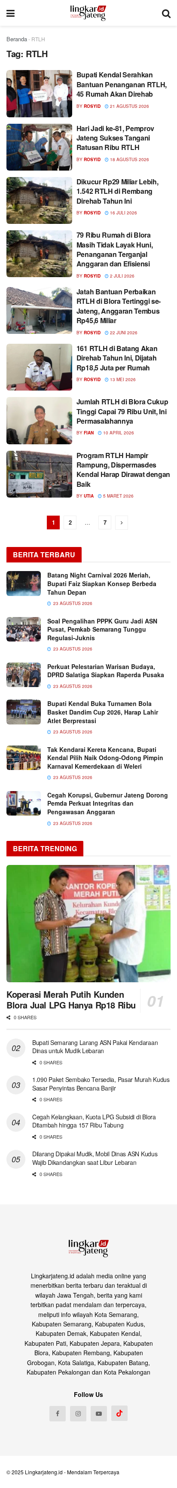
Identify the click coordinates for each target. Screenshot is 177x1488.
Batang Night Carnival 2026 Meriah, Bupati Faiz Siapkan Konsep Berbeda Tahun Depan (101, 583)
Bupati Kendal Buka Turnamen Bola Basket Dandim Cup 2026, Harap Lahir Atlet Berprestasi (102, 711)
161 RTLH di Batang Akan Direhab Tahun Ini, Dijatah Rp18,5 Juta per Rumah (117, 358)
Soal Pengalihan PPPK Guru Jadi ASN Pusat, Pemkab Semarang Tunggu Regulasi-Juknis (102, 629)
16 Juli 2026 (123, 213)
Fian (89, 433)
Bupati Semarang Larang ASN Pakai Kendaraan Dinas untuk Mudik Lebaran (95, 1046)
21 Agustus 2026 (129, 106)
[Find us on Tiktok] (119, 1413)
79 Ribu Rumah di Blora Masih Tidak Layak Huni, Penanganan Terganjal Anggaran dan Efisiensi (114, 249)
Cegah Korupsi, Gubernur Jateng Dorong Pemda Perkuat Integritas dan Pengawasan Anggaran (107, 803)
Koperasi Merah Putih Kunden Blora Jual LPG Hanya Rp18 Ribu (71, 999)
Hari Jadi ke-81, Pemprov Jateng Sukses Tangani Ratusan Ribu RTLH (115, 138)
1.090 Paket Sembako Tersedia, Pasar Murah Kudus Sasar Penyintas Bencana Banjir (101, 1083)
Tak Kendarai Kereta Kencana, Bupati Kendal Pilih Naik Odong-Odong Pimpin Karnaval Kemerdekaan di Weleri (105, 757)
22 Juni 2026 (123, 333)
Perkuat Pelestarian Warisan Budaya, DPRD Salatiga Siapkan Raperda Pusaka (105, 670)
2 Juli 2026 (121, 276)
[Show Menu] (10, 13)
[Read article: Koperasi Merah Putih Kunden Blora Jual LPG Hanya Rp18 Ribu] (88, 923)
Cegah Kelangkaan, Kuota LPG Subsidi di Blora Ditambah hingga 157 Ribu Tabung (94, 1121)
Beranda (16, 39)
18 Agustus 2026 (129, 159)
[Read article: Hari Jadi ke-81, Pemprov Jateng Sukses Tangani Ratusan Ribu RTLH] (39, 147)
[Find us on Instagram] (78, 1413)
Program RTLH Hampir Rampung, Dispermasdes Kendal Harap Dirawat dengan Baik (123, 469)
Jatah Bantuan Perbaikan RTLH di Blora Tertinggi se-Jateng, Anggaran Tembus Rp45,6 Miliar (118, 306)
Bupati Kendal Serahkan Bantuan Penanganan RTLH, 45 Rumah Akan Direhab (121, 84)
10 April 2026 (118, 433)
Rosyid (92, 106)
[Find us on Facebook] (57, 1413)
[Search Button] (166, 13)
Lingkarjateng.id (44, 1472)
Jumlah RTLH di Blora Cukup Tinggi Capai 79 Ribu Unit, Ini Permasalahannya (122, 411)
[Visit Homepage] (88, 12)
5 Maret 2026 (118, 496)
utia (89, 496)
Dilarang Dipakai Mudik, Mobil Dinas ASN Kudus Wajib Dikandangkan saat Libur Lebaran (94, 1158)
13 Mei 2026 (122, 379)
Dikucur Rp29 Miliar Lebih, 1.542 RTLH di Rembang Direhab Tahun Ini (117, 191)
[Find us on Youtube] (99, 1413)
